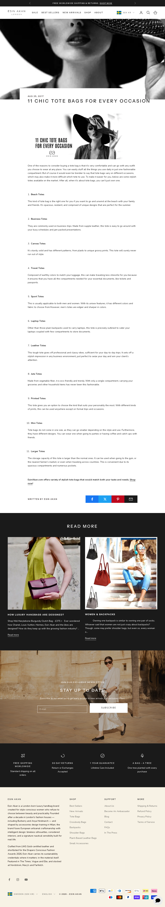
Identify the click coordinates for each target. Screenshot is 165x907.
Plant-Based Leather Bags (83, 838)
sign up (102, 3)
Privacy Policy (144, 816)
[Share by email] (131, 499)
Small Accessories (79, 843)
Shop (87, 12)
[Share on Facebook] (92, 499)
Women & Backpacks (100, 614)
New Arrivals (72, 12)
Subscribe (108, 707)
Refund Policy (144, 811)
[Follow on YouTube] (26, 879)
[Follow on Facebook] (9, 879)
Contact (108, 822)
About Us (109, 805)
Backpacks (75, 827)
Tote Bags (75, 816)
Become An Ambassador (117, 811)
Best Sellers (50, 12)
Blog (106, 816)
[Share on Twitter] (105, 499)
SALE (35, 12)
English (47, 894)
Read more (13, 634)
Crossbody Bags (78, 822)
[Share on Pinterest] (118, 499)
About (98, 12)
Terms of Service (146, 822)
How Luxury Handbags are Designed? (36, 614)
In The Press (110, 832)
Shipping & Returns (147, 805)
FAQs (107, 827)
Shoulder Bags (77, 832)
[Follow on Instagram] (17, 879)
